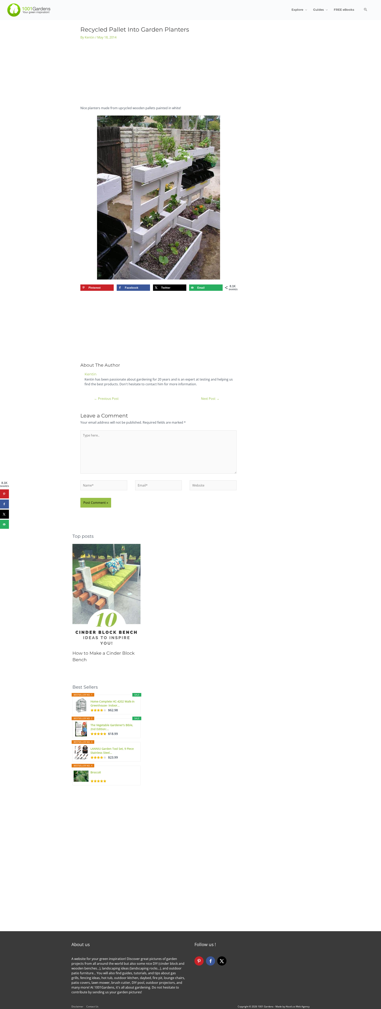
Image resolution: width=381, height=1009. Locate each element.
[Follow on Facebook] (210, 961)
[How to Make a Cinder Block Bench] (106, 595)
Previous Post (106, 398)
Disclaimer (77, 1006)
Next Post (210, 398)
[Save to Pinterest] (4, 494)
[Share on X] (4, 514)
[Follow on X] (221, 961)
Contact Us (92, 1006)
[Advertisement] (158, 74)
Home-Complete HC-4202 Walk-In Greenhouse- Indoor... (112, 703)
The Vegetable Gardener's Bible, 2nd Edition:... (111, 727)
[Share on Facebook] (4, 504)
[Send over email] (4, 524)
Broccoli (95, 772)
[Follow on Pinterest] (199, 961)
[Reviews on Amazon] (98, 710)
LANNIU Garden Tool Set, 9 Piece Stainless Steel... (112, 751)
